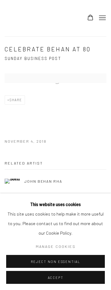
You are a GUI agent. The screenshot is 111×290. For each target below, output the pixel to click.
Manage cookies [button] (56, 246)
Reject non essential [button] (55, 262)
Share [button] (16, 100)
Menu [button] (101, 18)
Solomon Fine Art (51, 18)
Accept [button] (56, 278)
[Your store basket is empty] (90, 18)
